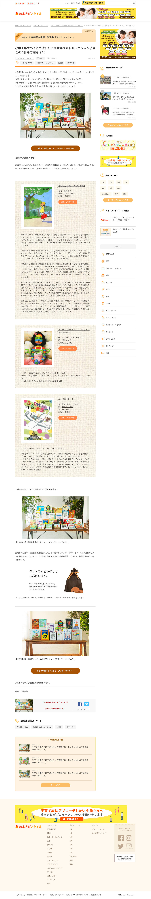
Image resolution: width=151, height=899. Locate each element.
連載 (41, 58)
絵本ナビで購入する (67, 202)
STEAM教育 (110, 254)
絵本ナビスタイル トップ (23, 26)
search (133, 3)
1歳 (111, 182)
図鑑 (124, 194)
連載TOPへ (89, 31)
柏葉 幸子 (67, 191)
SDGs (108, 261)
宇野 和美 (65, 409)
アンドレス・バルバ (70, 404)
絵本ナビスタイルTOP (57, 895)
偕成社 (67, 412)
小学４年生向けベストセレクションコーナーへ (55, 148)
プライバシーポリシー (41, 895)
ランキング (109, 346)
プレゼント (109, 332)
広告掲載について (95, 895)
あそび (108, 296)
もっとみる (55, 785)
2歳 (118, 182)
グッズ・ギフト (111, 318)
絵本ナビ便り (110, 339)
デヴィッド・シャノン (74, 338)
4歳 (103, 188)
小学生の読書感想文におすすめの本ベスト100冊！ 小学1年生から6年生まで (124, 83)
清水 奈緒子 (66, 340)
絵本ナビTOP (70, 895)
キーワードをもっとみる (118, 200)
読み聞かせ (106, 194)
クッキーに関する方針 (72, 3)
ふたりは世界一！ (65, 399)
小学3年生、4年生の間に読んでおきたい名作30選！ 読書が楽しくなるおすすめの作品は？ (124, 114)
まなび (108, 289)
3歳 (126, 182)
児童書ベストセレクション (45, 63)
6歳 (118, 188)
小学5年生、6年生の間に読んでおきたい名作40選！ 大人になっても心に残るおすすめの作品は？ (124, 98)
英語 (116, 194)
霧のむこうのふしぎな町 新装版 (71, 186)
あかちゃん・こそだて (113, 325)
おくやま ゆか (67, 407)
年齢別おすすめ (26, 63)
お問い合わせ (21, 895)
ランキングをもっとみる (118, 125)
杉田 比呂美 (68, 194)
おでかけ (109, 282)
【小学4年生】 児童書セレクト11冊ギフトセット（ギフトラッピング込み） (45, 659)
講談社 (67, 196)
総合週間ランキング (99, 833)
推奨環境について (82, 895)
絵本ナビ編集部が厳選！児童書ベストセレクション (67, 26)
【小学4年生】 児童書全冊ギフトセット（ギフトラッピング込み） (41, 542)
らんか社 (68, 343)
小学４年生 (70, 63)
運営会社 (30, 895)
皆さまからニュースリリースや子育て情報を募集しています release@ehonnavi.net (125, 858)
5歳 (111, 188)
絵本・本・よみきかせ (41, 26)
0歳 (103, 182)
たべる (108, 303)
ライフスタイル (111, 311)
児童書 (60, 63)
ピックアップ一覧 (98, 829)
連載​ (107, 353)
